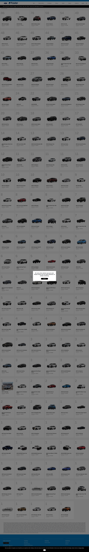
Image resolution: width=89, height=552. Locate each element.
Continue (44, 278)
